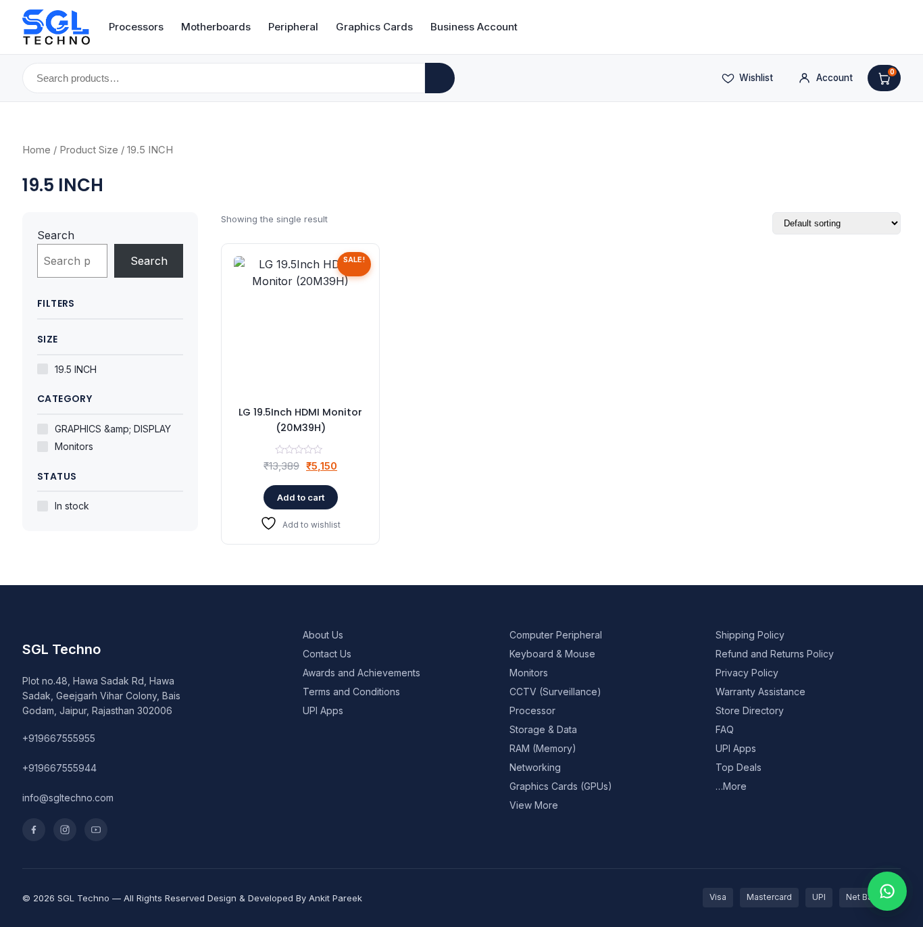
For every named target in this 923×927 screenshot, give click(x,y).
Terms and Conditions (351, 691)
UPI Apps (323, 710)
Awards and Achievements (361, 672)
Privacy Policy (747, 672)
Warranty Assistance (760, 691)
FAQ (725, 729)
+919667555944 (59, 768)
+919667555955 (58, 738)
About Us (323, 635)
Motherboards (216, 26)
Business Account (474, 26)
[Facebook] (33, 829)
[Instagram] (64, 829)
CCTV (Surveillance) (555, 691)
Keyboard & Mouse (552, 653)
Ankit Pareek (335, 898)
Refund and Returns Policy (775, 653)
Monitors (528, 672)
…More (731, 786)
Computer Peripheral (555, 635)
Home (36, 150)
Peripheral (293, 26)
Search (55, 235)
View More (533, 805)
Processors (136, 26)
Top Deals (739, 767)
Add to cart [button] (300, 497)
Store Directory (750, 710)
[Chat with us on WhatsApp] (887, 891)
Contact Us (327, 653)
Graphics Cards (374, 26)
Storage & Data (543, 729)
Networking (535, 767)
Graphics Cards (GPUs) (560, 786)
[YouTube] (95, 829)
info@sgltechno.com (68, 797)
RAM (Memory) (542, 748)
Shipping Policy (750, 635)
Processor (532, 710)
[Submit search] (440, 78)
